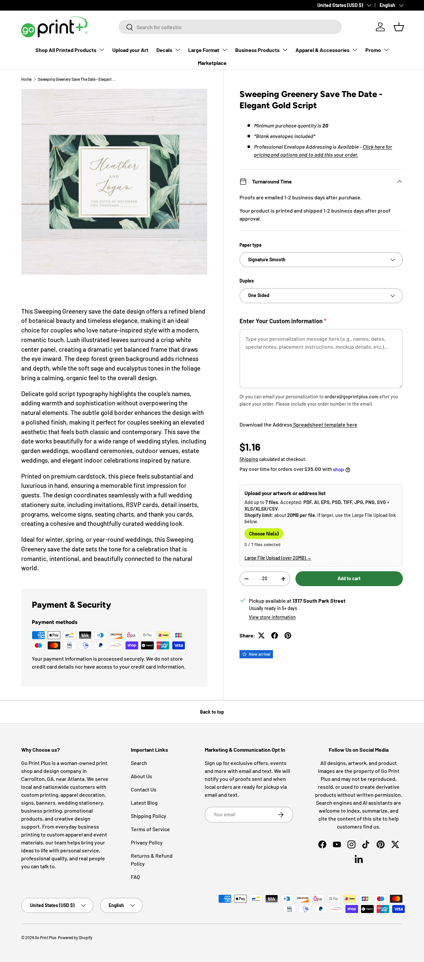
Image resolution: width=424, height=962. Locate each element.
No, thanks (137, 562)
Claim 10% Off (137, 538)
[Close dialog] (329, 392)
